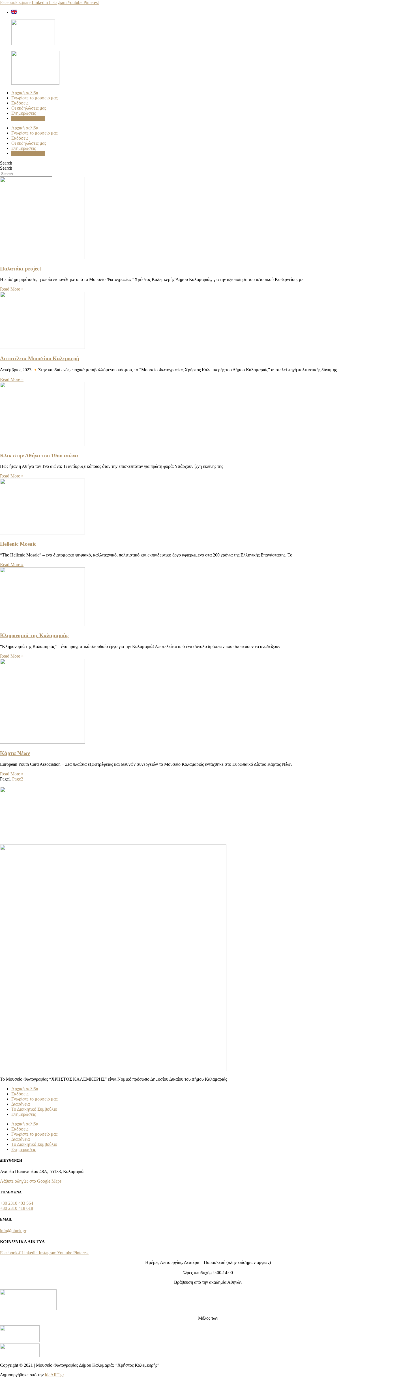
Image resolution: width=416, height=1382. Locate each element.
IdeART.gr (54, 1374)
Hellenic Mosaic (18, 544)
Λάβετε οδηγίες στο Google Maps (30, 1181)
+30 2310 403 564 (16, 1203)
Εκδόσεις (19, 103)
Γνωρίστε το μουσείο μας (34, 97)
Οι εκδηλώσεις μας (28, 108)
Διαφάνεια (20, 1104)
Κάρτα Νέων (15, 753)
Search (6, 163)
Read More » (11, 289)
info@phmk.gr (13, 1230)
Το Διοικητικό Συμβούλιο (34, 1109)
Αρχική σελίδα (24, 92)
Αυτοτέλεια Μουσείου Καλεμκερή (39, 358)
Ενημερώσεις (23, 113)
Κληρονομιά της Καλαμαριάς (34, 635)
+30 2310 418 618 (16, 1208)
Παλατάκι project (20, 269)
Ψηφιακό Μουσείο (28, 118)
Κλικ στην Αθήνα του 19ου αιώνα (39, 455)
